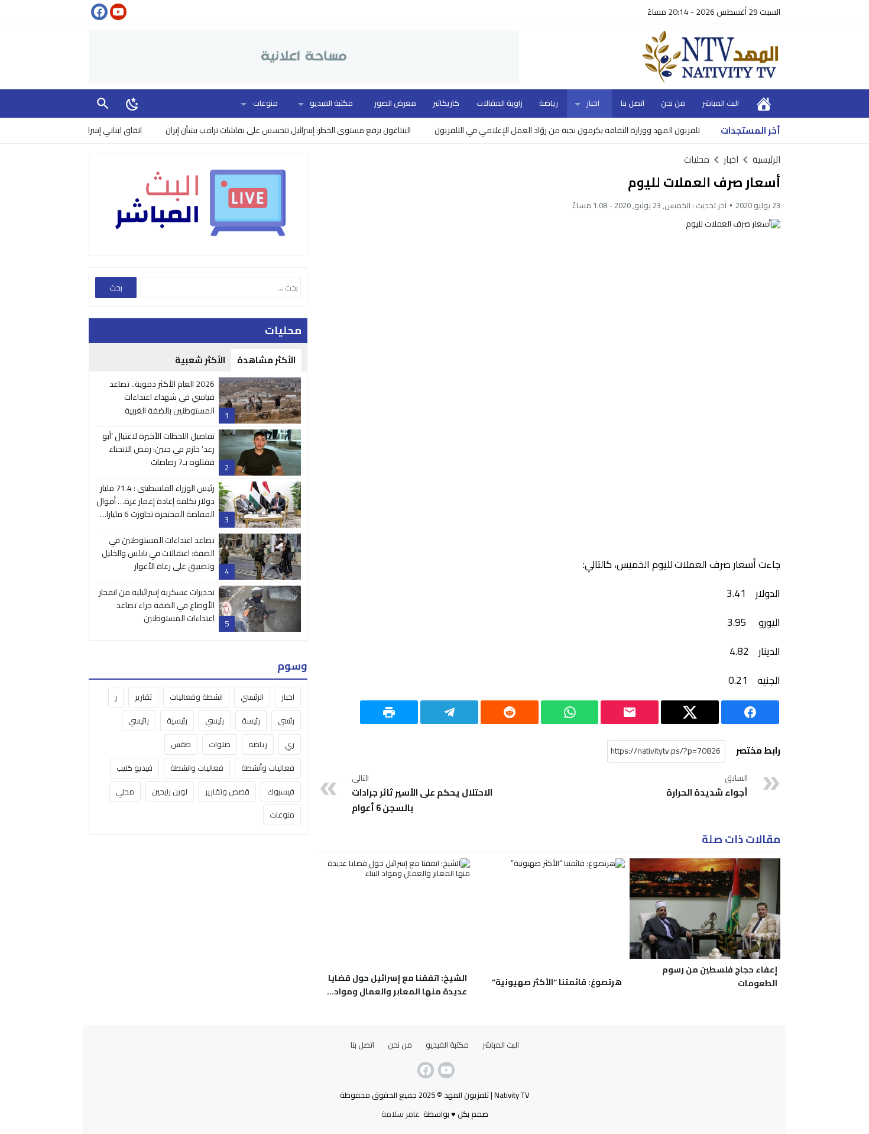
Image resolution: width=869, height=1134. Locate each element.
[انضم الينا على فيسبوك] (98, 12)
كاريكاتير (446, 103)
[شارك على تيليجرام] (449, 712)
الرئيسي (252, 697)
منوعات (265, 103)
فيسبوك (280, 791)
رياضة (548, 103)
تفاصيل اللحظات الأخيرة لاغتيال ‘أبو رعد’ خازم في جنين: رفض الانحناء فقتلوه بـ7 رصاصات (158, 449)
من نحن (673, 103)
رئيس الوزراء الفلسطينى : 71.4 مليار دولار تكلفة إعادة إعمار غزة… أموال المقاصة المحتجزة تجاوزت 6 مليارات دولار (155, 507)
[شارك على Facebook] (750, 712)
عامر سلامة (400, 1114)
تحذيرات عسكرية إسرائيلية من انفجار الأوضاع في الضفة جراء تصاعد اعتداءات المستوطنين (157, 605)
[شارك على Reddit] (510, 712)
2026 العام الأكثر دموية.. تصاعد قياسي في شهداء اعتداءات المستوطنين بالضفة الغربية (162, 397)
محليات (696, 159)
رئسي (286, 720)
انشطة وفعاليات (196, 697)
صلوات (220, 744)
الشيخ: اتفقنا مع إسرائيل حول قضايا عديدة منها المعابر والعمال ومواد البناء (397, 991)
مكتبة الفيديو (331, 103)
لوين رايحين (169, 791)
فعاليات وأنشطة (267, 768)
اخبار (592, 103)
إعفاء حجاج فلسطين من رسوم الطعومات (719, 976)
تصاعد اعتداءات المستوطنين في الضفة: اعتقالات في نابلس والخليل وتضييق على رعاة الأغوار (158, 553)
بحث (103, 103)
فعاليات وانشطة (196, 768)
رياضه (257, 744)
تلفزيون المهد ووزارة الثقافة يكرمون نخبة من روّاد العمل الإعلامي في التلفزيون (599, 130)
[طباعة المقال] (389, 712)
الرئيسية (764, 103)
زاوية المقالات (499, 103)
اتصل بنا (632, 103)
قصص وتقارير (227, 791)
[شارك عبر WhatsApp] (570, 712)
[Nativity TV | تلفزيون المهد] (649, 56)
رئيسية (177, 720)
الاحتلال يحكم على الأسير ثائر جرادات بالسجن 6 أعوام (422, 793)
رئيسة (251, 720)
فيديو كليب (134, 768)
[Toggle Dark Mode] (132, 103)
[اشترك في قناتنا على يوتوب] (117, 12)
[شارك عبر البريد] (630, 712)
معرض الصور (395, 103)
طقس (181, 744)
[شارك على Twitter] (690, 712)
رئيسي (214, 720)
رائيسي (138, 720)
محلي (125, 791)
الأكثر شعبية (200, 360)
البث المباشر (720, 103)
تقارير (143, 697)
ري (289, 744)
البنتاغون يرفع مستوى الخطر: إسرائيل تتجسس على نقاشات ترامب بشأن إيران (320, 130)
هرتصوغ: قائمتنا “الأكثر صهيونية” (557, 982)
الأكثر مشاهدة (266, 360)
